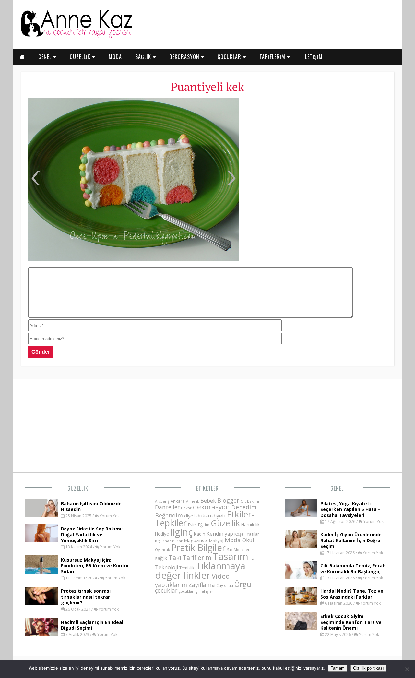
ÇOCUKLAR (230, 57)
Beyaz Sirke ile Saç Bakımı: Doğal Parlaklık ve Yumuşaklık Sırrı (92, 534)
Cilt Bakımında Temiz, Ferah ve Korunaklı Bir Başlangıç (352, 569)
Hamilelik (250, 524)
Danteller (167, 507)
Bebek (208, 500)
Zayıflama (201, 585)
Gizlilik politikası (368, 668)
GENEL (45, 57)
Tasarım (230, 556)
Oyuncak (162, 549)
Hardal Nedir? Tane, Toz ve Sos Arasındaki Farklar (351, 594)
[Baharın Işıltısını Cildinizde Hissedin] (41, 515)
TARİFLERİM (273, 57)
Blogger (228, 500)
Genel (337, 488)
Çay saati (224, 585)
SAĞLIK (144, 57)
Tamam (338, 668)
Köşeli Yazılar (246, 534)
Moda (233, 540)
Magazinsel (196, 540)
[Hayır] (407, 669)
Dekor (186, 508)
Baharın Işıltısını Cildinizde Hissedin (91, 506)
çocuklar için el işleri (196, 591)
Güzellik (77, 488)
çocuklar (166, 590)
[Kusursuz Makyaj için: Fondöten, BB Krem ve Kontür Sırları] (41, 571)
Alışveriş (162, 501)
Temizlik (186, 568)
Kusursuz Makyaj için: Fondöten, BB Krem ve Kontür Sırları (95, 566)
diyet (189, 515)
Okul (248, 540)
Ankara (178, 501)
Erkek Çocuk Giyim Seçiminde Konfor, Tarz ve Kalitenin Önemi (351, 622)
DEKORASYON (185, 57)
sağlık (161, 558)
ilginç (181, 532)
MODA (115, 57)
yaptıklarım (171, 585)
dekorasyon (211, 506)
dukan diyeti (210, 515)
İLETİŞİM (313, 57)
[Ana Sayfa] (76, 37)
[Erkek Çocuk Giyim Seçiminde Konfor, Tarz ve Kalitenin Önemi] (301, 628)
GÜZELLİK (81, 57)
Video (221, 576)
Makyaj (216, 540)
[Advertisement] (315, 146)
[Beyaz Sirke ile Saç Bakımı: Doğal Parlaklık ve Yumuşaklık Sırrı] (41, 540)
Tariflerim (197, 557)
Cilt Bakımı (250, 501)
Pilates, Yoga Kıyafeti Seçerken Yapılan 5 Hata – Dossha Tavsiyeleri (350, 509)
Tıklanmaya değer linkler (200, 570)
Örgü (242, 584)
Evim (192, 525)
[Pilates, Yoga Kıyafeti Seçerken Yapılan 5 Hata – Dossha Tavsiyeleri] (301, 515)
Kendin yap (220, 533)
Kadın (199, 534)
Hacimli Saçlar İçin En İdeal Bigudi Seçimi (92, 625)
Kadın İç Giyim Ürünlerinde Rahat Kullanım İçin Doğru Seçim (351, 540)
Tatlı (253, 558)
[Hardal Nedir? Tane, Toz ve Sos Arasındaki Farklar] (301, 602)
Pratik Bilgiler (198, 547)
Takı (174, 557)
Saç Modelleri (239, 549)
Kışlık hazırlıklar (169, 540)
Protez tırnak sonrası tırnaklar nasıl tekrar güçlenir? (86, 597)
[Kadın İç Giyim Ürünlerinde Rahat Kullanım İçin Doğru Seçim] (301, 546)
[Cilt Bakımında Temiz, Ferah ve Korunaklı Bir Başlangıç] (301, 577)
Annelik (192, 501)
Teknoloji (166, 567)
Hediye (162, 534)
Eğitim (203, 525)
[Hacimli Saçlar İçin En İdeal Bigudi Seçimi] (41, 633)
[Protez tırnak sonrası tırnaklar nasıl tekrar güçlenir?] (41, 602)
